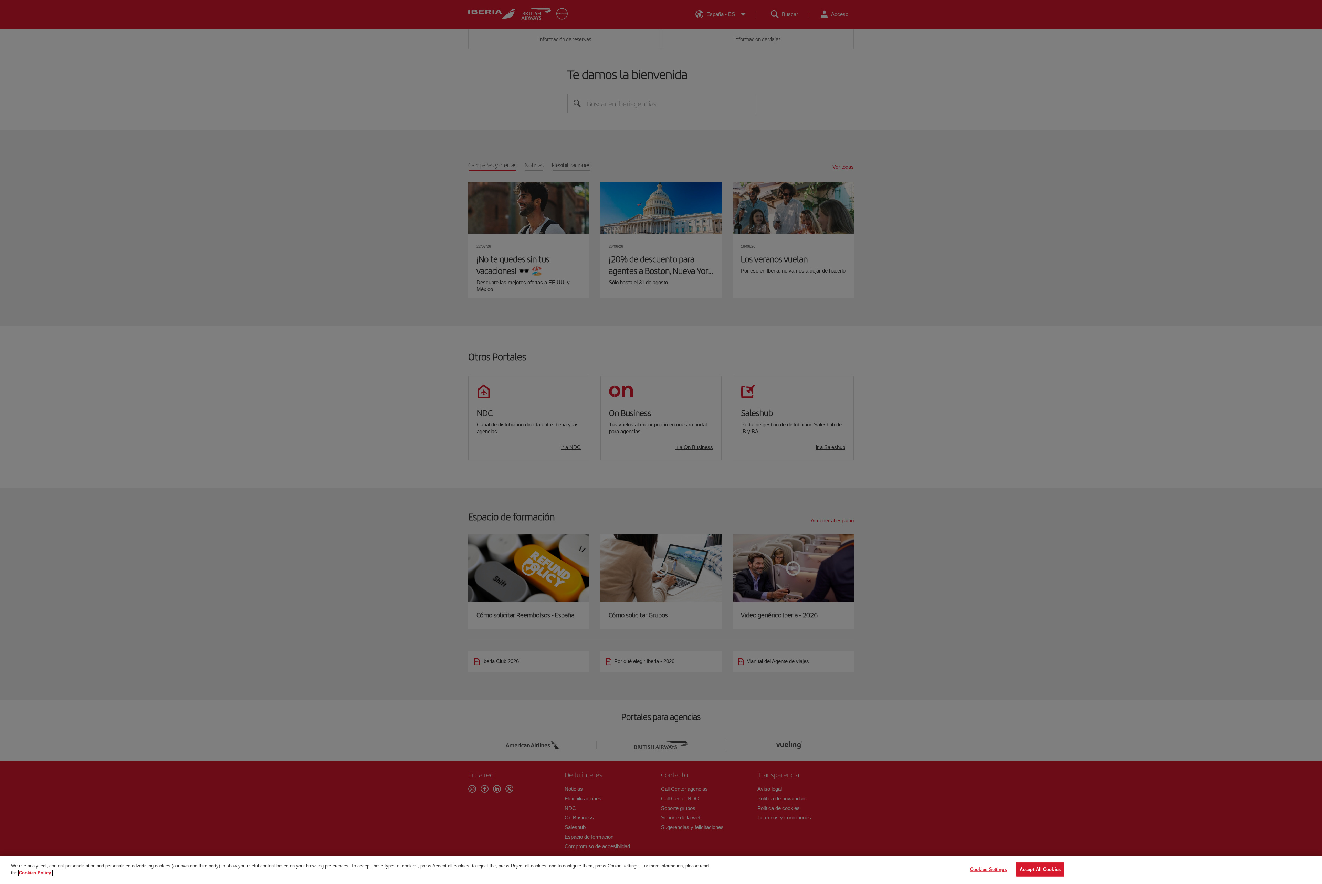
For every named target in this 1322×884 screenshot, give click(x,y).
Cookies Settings (988, 869)
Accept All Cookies (1040, 869)
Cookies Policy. (35, 872)
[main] (661, 870)
